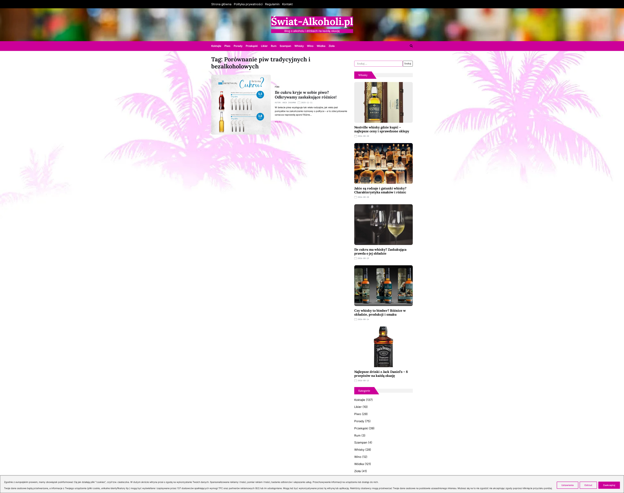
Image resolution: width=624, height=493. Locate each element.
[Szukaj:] (378, 64)
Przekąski (252, 46)
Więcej (278, 122)
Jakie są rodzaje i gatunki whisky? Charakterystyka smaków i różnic (380, 190)
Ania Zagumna (289, 102)
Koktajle (216, 46)
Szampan (285, 46)
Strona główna (221, 4)
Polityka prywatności (248, 4)
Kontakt (287, 4)
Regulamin (272, 4)
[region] (312, 484)
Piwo (227, 46)
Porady (238, 46)
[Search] (411, 46)
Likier (264, 46)
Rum (273, 46)
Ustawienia (567, 485)
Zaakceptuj (609, 485)
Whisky (299, 46)
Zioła (332, 46)
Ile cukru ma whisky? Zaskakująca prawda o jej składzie (380, 251)
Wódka (321, 46)
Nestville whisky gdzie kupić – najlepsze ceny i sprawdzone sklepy (381, 129)
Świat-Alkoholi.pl (312, 21)
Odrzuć (588, 485)
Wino (310, 46)
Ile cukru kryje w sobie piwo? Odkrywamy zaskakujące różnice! (306, 95)
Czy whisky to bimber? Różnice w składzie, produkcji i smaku (380, 312)
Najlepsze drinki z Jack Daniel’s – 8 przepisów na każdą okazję (381, 374)
